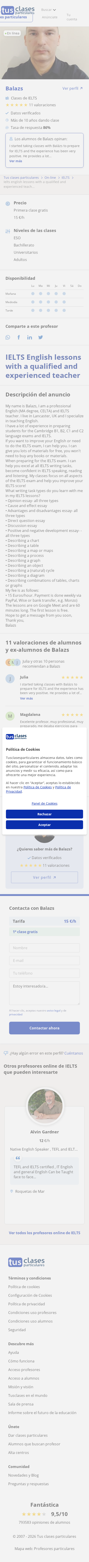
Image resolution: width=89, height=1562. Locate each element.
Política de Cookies (38, 787)
